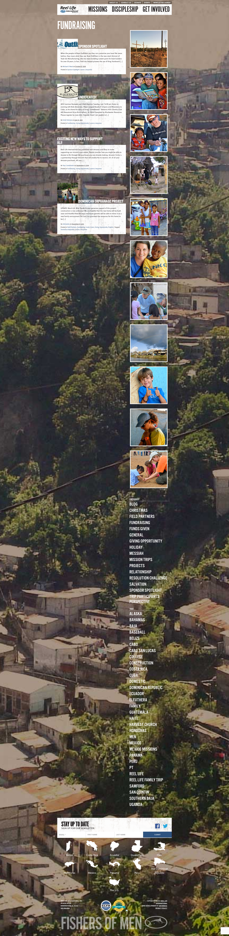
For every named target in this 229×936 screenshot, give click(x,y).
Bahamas (137, 620)
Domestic (137, 681)
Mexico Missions (143, 749)
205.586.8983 (65, 908)
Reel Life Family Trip (146, 780)
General (136, 535)
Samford (136, 786)
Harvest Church (143, 725)
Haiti (133, 718)
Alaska (135, 614)
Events (147, 2)
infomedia (66, 224)
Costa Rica (138, 669)
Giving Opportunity (82, 123)
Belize (134, 638)
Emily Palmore (67, 120)
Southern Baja (141, 798)
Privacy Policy (161, 908)
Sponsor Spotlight (92, 46)
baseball (137, 632)
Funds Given (90, 227)
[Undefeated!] (67, 98)
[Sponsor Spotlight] (67, 47)
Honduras (137, 731)
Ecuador (136, 694)
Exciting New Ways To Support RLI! (79, 141)
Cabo (133, 644)
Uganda (135, 805)
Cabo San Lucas (142, 651)
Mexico (135, 743)
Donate (137, 2)
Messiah (136, 553)
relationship (140, 572)
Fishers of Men (103, 924)
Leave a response (86, 69)
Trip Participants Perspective (144, 599)
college (136, 657)
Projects (110, 227)
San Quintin (139, 792)
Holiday (136, 547)
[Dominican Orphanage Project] (67, 202)
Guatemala (138, 712)
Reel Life (136, 774)
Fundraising (71, 123)
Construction (141, 663)
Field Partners (71, 227)
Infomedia (163, 906)
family (134, 706)
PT (131, 768)
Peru (133, 761)
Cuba (133, 675)
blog (133, 504)
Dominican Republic (67, 229)
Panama (136, 755)
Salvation (137, 584)
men (132, 737)
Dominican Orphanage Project (100, 201)
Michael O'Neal (68, 66)
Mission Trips (140, 560)
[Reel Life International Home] (69, 9)
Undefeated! (87, 97)
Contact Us (126, 2)
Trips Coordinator (68, 165)
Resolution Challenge (148, 578)
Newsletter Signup (161, 2)
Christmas (138, 510)
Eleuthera (138, 700)
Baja (133, 626)
